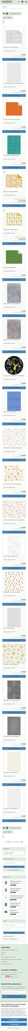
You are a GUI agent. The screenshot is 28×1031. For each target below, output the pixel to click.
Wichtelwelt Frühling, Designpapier (12, 447)
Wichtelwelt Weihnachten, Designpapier (13, 520)
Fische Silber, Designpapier (10, 556)
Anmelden (14, 932)
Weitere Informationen (14, 1028)
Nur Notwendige (14, 1024)
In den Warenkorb (14, 59)
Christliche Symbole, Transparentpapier (13, 83)
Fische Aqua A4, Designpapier (11, 155)
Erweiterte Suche (14, 870)
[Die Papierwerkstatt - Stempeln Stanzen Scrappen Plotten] (6, 2)
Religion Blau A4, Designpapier (11, 303)
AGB (3, 954)
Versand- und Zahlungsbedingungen (12, 972)
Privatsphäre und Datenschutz (9, 957)
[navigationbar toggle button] (26, 2)
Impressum (4, 961)
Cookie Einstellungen (7, 964)
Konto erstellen (8, 936)
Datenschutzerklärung (6, 1016)
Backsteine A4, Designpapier (10, 47)
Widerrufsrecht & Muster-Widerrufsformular (12, 959)
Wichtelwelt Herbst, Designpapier (12, 484)
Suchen (14, 866)
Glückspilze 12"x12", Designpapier (11, 592)
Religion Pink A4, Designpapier (11, 339)
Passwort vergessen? (10, 939)
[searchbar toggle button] (19, 2)
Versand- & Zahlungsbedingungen (9, 949)
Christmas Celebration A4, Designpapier (13, 375)
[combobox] (15, 13)
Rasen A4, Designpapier (9, 267)
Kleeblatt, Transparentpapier (10, 664)
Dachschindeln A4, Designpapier (11, 119)
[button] (4, 13)
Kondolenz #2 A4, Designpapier (11, 736)
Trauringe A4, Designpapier (10, 772)
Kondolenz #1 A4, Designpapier (11, 700)
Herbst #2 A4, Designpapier (10, 229)
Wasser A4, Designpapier (9, 411)
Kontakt (4, 952)
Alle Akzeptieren (14, 1019)
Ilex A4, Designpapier (8, 628)
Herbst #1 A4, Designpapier (10, 191)
